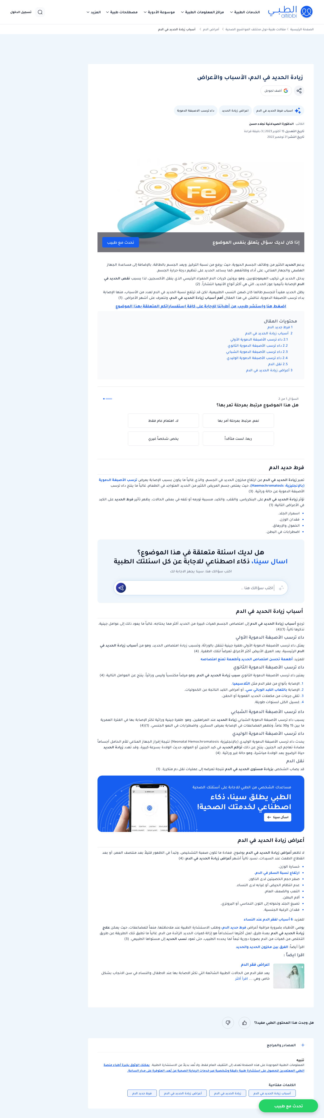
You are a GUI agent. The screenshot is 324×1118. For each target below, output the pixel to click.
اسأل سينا (280, 817)
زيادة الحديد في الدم (227, 1093)
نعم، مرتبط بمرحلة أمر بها (238, 420)
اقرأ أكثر (241, 978)
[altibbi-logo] (291, 12)
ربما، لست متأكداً (238, 438)
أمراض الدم (211, 29)
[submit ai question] (121, 588)
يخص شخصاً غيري (163, 438)
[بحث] (40, 12)
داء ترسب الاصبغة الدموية (195, 110)
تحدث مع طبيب (120, 242)
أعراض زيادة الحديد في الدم (267, 370)
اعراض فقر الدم (255, 964)
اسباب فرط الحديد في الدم (274, 110)
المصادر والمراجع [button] (281, 1045)
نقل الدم (275, 364)
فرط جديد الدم (279, 327)
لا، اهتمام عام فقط (163, 420)
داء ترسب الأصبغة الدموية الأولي (256, 339)
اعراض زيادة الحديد (235, 110)
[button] (245, 12)
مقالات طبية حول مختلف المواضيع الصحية (256, 29)
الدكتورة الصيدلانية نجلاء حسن (271, 123)
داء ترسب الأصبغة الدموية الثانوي (255, 345)
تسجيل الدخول (21, 12)
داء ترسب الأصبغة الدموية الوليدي (254, 357)
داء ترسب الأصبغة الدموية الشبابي (254, 351)
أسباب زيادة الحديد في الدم (267, 333)
